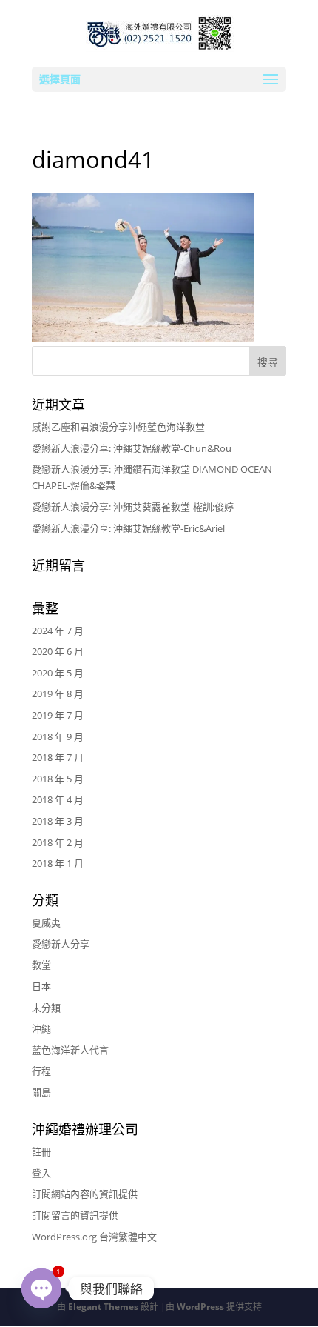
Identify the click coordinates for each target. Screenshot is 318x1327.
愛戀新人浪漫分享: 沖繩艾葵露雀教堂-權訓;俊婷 (133, 506)
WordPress (200, 1306)
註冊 (41, 1151)
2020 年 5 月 (58, 672)
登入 (41, 1173)
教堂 (41, 964)
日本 (41, 986)
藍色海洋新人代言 (70, 1050)
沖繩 (41, 1028)
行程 (41, 1070)
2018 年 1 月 (58, 863)
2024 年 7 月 (58, 630)
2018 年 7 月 (58, 757)
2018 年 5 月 (58, 778)
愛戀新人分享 (60, 944)
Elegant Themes (103, 1306)
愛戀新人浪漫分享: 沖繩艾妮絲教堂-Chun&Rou (131, 448)
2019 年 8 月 (58, 693)
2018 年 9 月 (58, 736)
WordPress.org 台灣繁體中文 (94, 1236)
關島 (41, 1092)
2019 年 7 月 (58, 715)
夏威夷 (46, 922)
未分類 (46, 1007)
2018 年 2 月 (58, 842)
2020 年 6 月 (58, 651)
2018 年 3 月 (58, 821)
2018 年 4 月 (58, 799)
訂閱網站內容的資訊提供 (85, 1193)
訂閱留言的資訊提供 (75, 1215)
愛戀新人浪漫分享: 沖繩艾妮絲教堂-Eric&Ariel (128, 528)
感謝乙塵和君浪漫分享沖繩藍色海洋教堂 (118, 426)
